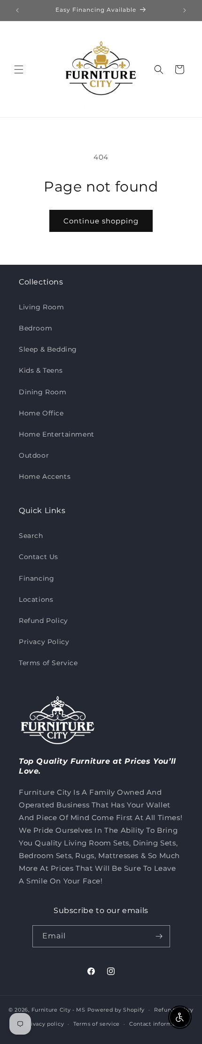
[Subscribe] (159, 936)
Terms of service (96, 1024)
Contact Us (38, 557)
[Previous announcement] (17, 10)
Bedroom (35, 328)
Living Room (41, 307)
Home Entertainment (56, 434)
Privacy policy (44, 1024)
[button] (18, 69)
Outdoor (34, 455)
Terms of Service (48, 663)
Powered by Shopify (116, 1009)
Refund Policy (43, 620)
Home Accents (44, 476)
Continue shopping (101, 220)
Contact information (157, 1024)
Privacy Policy (44, 641)
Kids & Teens (40, 370)
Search (31, 535)
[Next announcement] (184, 10)
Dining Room (43, 392)
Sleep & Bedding (48, 349)
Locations (36, 599)
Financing (36, 578)
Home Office (41, 413)
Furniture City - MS (58, 1009)
